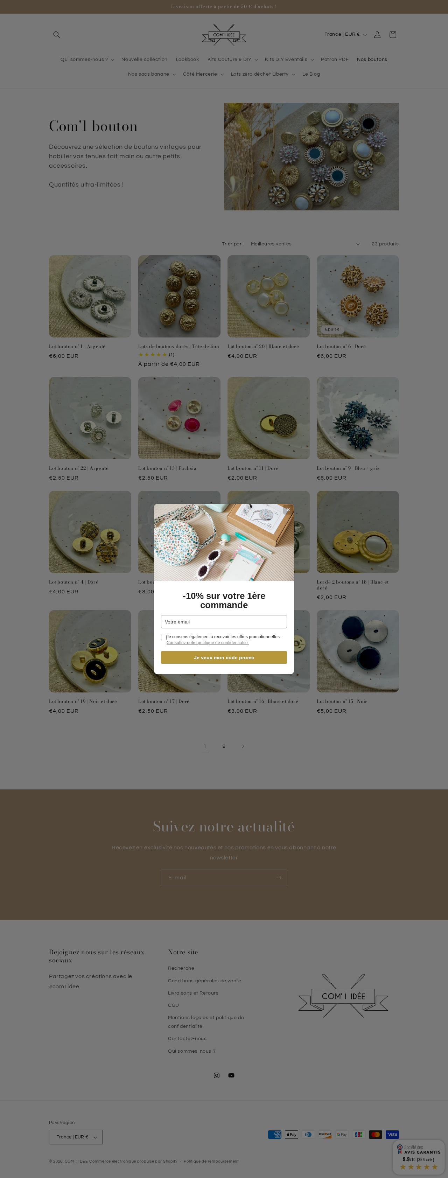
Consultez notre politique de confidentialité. (208, 642)
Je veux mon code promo (224, 657)
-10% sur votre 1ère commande (224, 600)
